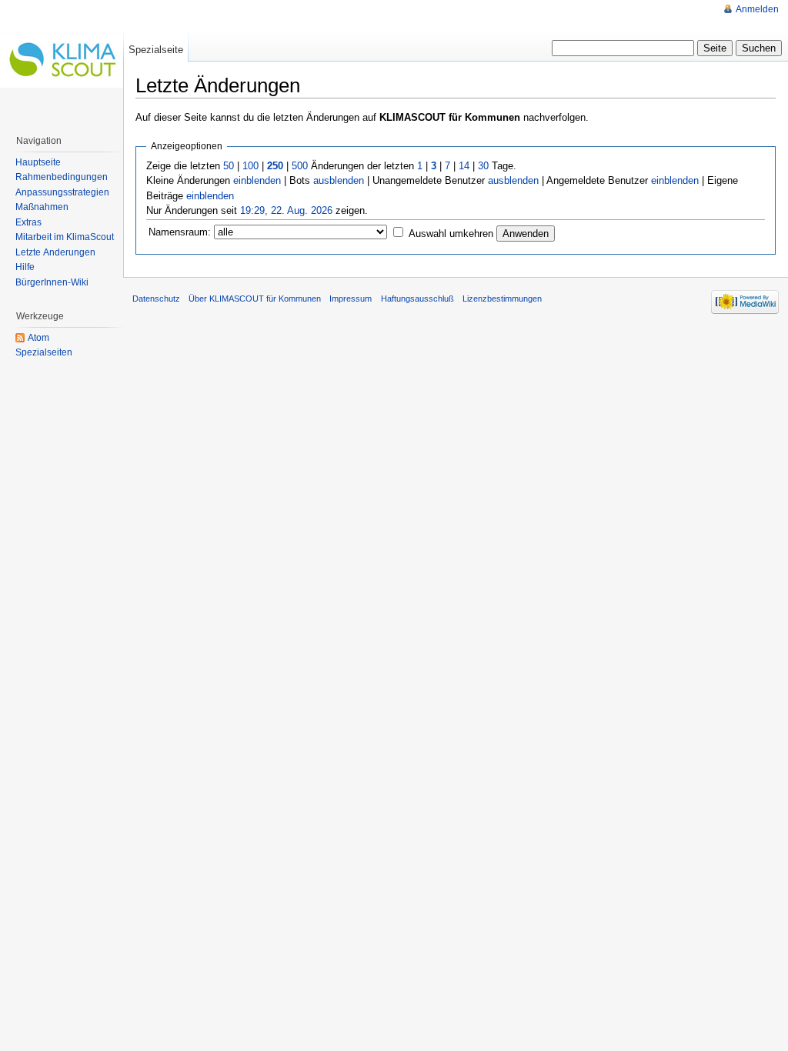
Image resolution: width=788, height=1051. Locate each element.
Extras (28, 222)
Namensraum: (180, 232)
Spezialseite (156, 49)
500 (300, 166)
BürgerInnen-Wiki (51, 282)
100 (250, 166)
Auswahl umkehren (451, 233)
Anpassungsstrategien (62, 192)
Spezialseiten (43, 352)
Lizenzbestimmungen (502, 298)
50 (228, 166)
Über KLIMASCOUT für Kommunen (255, 298)
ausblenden (338, 180)
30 (483, 166)
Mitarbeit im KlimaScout (64, 237)
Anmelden (757, 9)
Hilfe (25, 267)
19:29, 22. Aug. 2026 (286, 210)
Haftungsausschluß (417, 298)
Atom (38, 337)
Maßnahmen (41, 207)
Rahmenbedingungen (61, 177)
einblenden (257, 180)
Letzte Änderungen (55, 252)
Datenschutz (156, 298)
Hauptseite (38, 162)
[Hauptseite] (61, 61)
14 (464, 166)
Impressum (350, 298)
